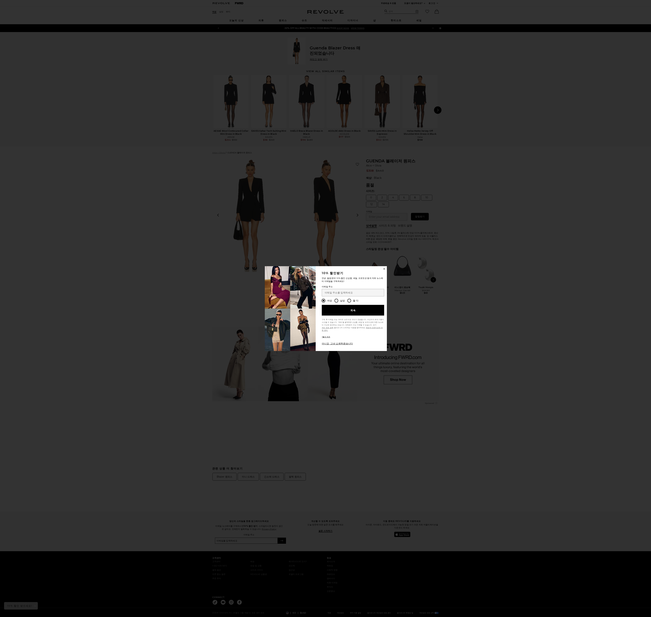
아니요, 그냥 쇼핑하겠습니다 (337, 343)
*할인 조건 (326, 337)
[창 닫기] (384, 269)
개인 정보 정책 (327, 328)
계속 (353, 310)
